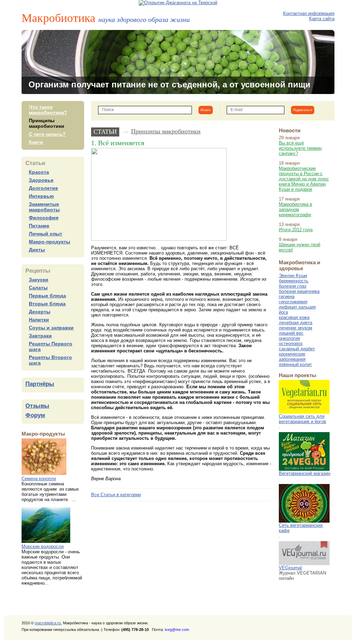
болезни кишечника (299, 291)
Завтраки (40, 335)
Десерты (39, 311)
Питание (39, 225)
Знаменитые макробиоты (44, 206)
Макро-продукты (49, 241)
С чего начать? (47, 134)
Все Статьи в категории (116, 494)
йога (283, 312)
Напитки (39, 319)
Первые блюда (47, 295)
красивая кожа (294, 317)
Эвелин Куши (293, 275)
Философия (43, 217)
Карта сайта (321, 18)
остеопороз (290, 343)
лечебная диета (295, 322)
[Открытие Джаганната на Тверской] (178, 2)
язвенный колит (295, 364)
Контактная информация (308, 13)
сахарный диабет (297, 348)
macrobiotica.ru (48, 623)
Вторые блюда (47, 303)
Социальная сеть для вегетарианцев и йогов (302, 419)
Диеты (37, 249)
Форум (35, 415)
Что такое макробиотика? (48, 109)
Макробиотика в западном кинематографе (295, 209)
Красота (39, 172)
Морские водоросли (43, 546)
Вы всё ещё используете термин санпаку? (300, 148)
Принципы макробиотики (46, 123)
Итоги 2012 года (296, 229)
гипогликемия (293, 301)
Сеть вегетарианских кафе (301, 528)
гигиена (286, 296)
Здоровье (41, 180)
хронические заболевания (292, 356)
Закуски (38, 279)
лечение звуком (295, 327)
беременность (293, 280)
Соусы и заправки (51, 327)
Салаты (38, 287)
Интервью (41, 196)
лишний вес (291, 333)
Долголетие (43, 188)
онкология (289, 338)
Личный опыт (45, 233)
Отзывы (37, 406)
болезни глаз (292, 286)
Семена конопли (39, 478)
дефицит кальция (297, 307)
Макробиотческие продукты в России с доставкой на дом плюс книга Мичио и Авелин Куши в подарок (304, 179)
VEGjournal (290, 567)
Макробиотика (106, 17)
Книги (36, 142)
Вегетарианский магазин (304, 473)
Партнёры (39, 384)
